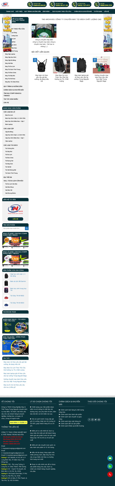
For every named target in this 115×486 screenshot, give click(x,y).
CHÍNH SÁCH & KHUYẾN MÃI (83, 11)
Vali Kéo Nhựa (9, 187)
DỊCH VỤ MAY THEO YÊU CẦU (61, 11)
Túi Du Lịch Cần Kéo (11, 184)
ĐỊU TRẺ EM (8, 177)
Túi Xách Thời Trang (11, 173)
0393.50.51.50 (15, 439)
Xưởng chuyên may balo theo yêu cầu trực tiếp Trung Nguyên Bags (15, 380)
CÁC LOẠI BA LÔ (9, 112)
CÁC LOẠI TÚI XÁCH (11, 145)
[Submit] (27, 228)
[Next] (110, 70)
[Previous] (32, 70)
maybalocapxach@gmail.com (17, 455)
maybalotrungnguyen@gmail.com (14, 448)
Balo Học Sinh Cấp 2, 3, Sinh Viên (15, 118)
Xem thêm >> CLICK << (18, 422)
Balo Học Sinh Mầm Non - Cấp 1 (14, 121)
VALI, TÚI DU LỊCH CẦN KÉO (13, 181)
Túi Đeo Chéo (9, 157)
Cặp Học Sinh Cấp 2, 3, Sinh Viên (15, 135)
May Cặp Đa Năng (10, 60)
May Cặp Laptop (10, 54)
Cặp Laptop (8, 141)
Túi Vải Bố (8, 167)
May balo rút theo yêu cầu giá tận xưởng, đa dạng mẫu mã (15, 363)
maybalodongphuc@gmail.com (13, 453)
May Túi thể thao (10, 78)
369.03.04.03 (16, 437)
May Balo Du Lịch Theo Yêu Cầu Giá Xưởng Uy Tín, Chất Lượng (14, 369)
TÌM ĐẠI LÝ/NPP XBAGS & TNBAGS (12, 94)
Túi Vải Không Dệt (10, 170)
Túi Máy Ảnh (9, 164)
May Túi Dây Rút (10, 75)
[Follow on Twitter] (95, 419)
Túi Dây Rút (8, 151)
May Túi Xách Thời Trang (12, 69)
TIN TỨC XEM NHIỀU (11, 99)
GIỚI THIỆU (19, 11)
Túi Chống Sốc (9, 148)
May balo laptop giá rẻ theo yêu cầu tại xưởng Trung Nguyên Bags (15, 375)
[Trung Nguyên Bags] (5, 4)
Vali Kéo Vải (8, 190)
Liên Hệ (106, 11)
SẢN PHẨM (46, 11)
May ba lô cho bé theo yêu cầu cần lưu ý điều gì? (14, 386)
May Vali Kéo (9, 63)
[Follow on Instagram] (92, 419)
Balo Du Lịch (9, 115)
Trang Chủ (10, 11)
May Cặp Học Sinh (10, 57)
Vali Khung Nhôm (10, 193)
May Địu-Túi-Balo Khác (12, 82)
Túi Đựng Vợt (9, 160)
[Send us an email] (98, 419)
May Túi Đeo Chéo (10, 72)
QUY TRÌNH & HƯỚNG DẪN (32, 11)
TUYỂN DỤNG (98, 11)
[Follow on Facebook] (89, 419)
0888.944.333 (14, 444)
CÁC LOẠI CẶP (9, 128)
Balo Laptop (9, 124)
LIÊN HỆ (15, 219)
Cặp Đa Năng (9, 131)
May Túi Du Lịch (10, 66)
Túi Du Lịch (8, 154)
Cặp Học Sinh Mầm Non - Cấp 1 (14, 138)
